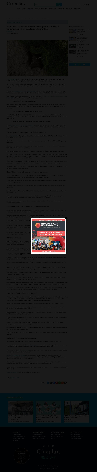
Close (66, 218)
